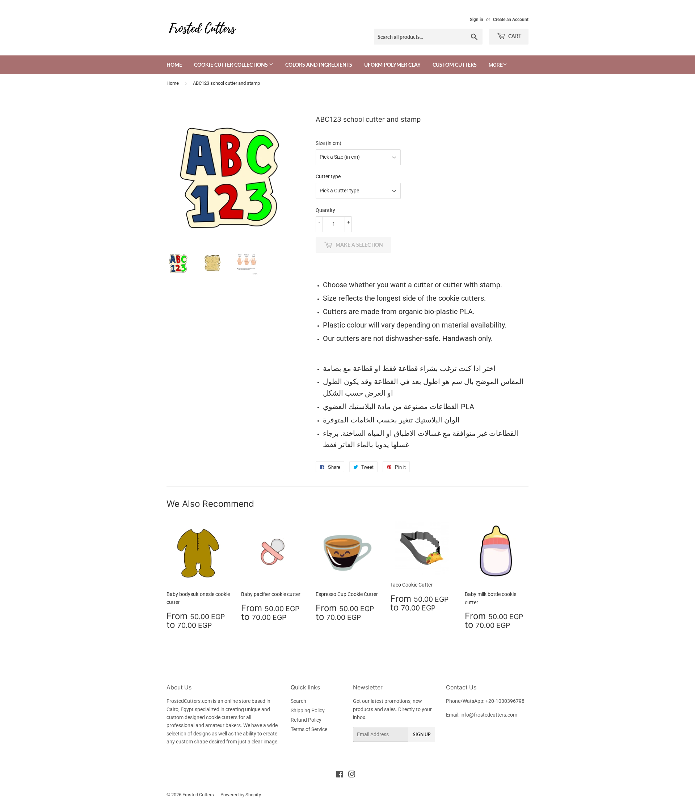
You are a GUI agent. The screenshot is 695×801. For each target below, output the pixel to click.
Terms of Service (309, 729)
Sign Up (421, 734)
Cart (514, 36)
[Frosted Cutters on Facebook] (340, 775)
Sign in (476, 19)
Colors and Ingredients (318, 65)
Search (298, 701)
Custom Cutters (455, 65)
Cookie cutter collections (231, 65)
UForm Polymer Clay (392, 65)
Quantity (325, 210)
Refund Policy (306, 720)
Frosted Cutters (198, 794)
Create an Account (510, 19)
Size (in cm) (328, 143)
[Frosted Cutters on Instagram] (351, 775)
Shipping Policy (308, 710)
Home (174, 65)
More (496, 65)
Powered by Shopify (240, 794)
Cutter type (328, 176)
